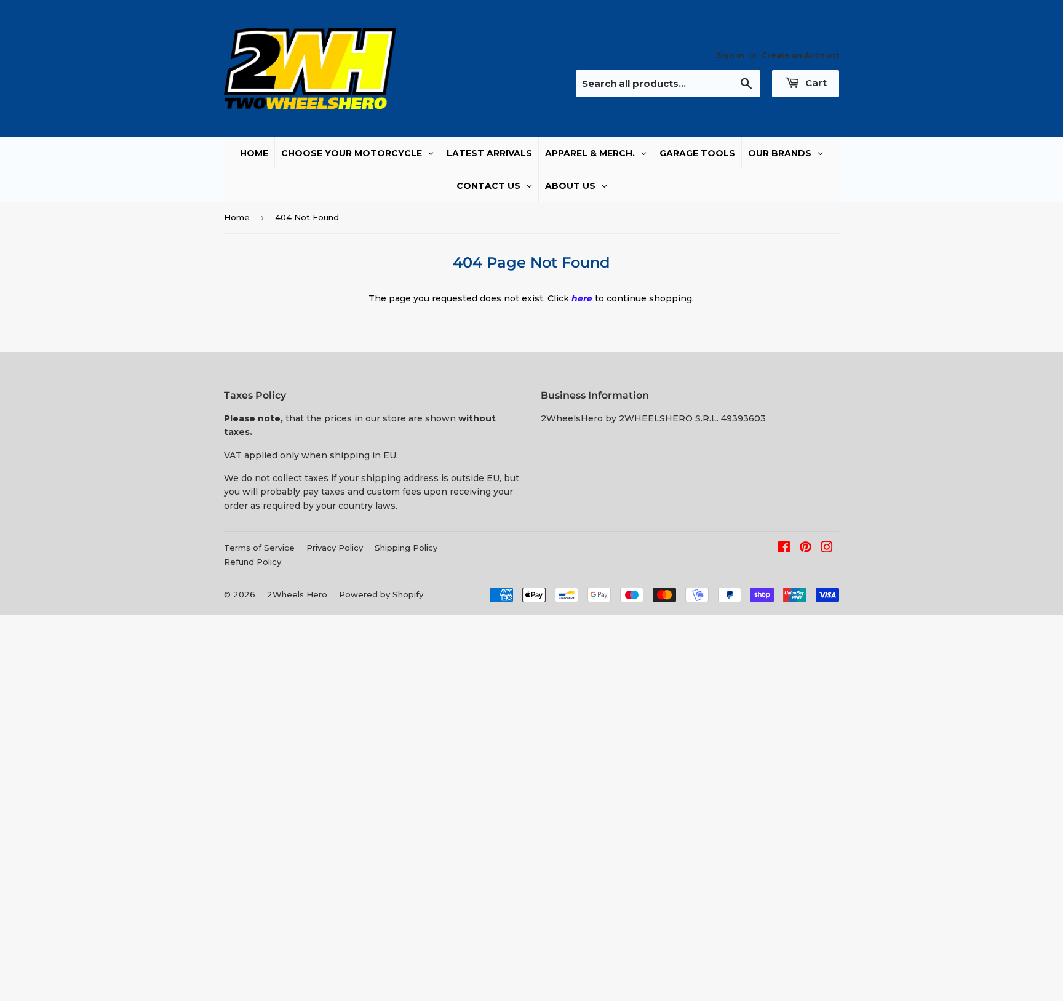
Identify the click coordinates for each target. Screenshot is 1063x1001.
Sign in (730, 55)
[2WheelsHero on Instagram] (827, 548)
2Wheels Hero (297, 594)
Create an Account (800, 55)
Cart (815, 83)
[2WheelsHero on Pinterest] (805, 548)
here (581, 298)
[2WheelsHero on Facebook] (784, 548)
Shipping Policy (406, 547)
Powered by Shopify (381, 594)
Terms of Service (259, 547)
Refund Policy (252, 562)
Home (237, 217)
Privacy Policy (334, 547)
